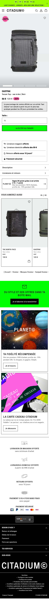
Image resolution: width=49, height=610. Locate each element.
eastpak (6, 91)
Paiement (5, 538)
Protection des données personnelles (25, 582)
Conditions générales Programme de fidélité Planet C (25, 588)
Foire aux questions (9, 542)
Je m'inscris (10, 366)
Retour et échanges (9, 531)
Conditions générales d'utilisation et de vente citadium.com (25, 584)
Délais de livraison (9, 535)
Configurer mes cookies (25, 577)
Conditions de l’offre (25, 590)
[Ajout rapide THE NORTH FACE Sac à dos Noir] (17, 261)
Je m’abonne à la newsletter (24, 301)
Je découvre (10, 428)
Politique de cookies (25, 579)
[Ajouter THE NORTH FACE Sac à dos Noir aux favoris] (29, 201)
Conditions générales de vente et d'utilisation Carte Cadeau (25, 586)
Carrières (24, 575)
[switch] (31, 519)
